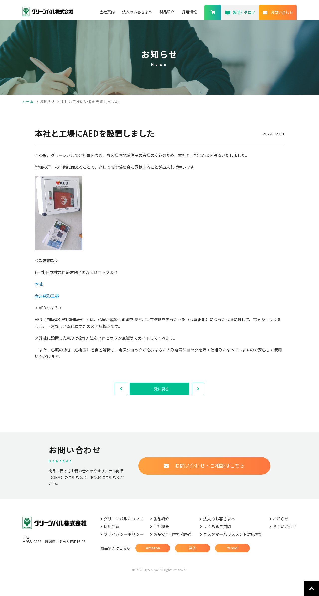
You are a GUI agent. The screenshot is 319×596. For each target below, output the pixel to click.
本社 (39, 284)
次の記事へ (198, 389)
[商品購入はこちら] (212, 12)
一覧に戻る (159, 388)
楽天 (192, 547)
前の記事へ (121, 389)
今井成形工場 (47, 296)
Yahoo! (233, 547)
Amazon (153, 547)
